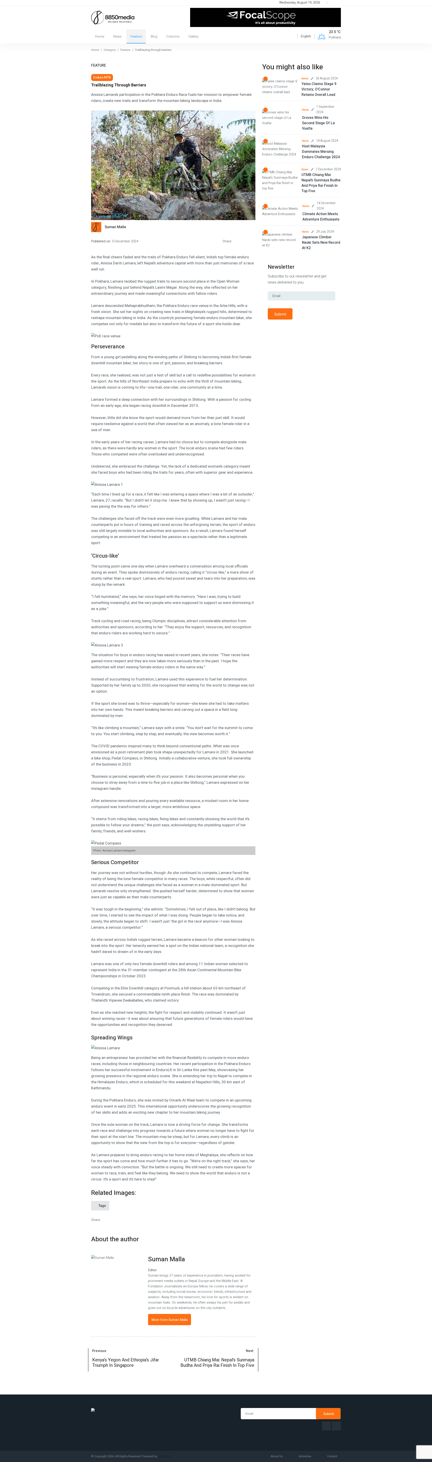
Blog (154, 36)
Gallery (193, 36)
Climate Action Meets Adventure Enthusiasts (320, 216)
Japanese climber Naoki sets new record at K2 (321, 242)
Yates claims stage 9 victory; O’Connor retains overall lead (319, 89)
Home (99, 36)
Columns (173, 36)
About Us (277, 1456)
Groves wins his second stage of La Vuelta (318, 123)
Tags (101, 1205)
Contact (332, 1456)
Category (110, 50)
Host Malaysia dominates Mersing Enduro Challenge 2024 (321, 152)
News (117, 36)
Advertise (305, 1456)
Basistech (164, 1456)
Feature (136, 36)
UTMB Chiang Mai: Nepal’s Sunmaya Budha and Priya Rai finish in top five (321, 183)
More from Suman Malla (169, 1319)
